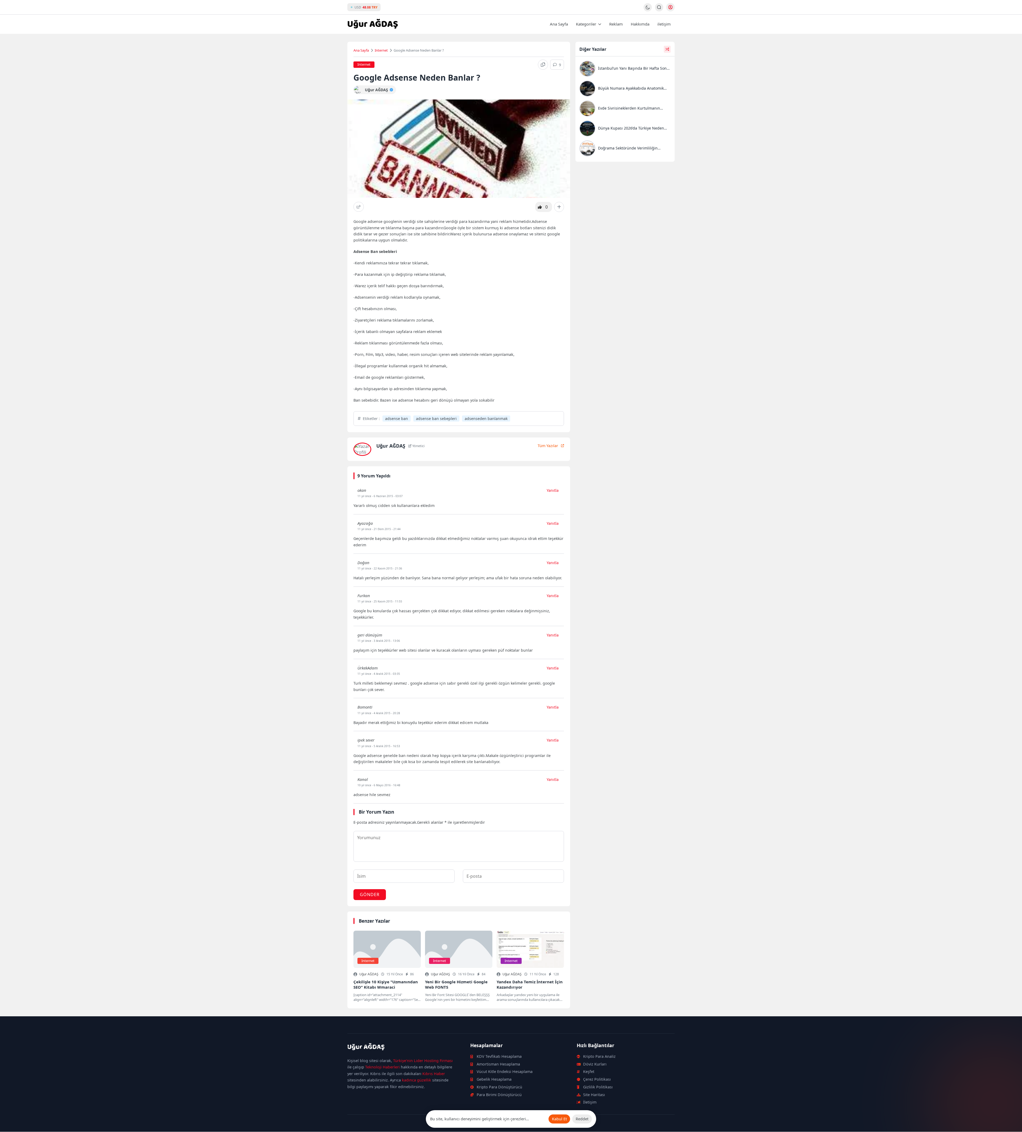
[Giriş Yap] (670, 7)
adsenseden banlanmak (486, 418)
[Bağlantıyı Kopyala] (543, 65)
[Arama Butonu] (659, 7)
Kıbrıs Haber (433, 1073)
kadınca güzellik (416, 1080)
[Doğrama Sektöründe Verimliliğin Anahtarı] (625, 149)
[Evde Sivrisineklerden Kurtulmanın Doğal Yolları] (625, 109)
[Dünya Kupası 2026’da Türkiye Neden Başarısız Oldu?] (625, 129)
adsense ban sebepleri (436, 418)
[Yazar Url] (357, 89)
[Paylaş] (358, 207)
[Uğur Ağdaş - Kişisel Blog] (372, 24)
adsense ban (396, 418)
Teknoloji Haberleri (382, 1066)
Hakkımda (640, 24)
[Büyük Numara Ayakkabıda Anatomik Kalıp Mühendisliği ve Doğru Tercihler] (625, 89)
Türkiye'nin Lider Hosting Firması (423, 1060)
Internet (381, 50)
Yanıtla (553, 490)
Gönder (370, 894)
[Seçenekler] (559, 207)
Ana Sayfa (559, 24)
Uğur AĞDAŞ (368, 974)
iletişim (664, 24)
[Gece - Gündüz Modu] (648, 10)
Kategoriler (586, 24)
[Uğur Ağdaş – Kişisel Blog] (402, 1047)
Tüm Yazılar (548, 445)
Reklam (616, 24)
